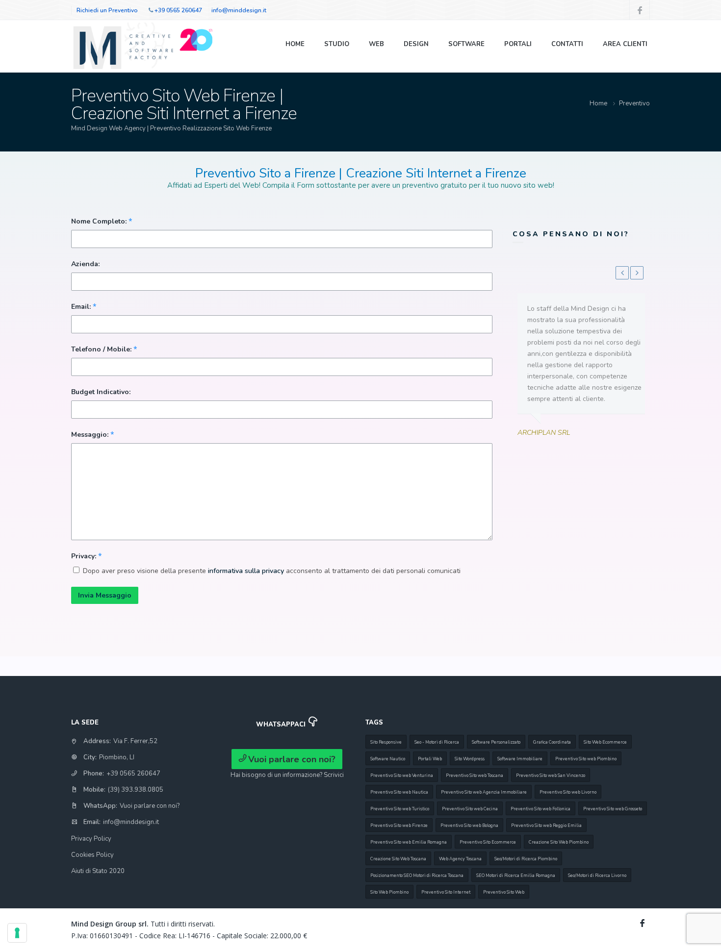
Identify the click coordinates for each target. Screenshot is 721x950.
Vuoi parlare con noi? (150, 805)
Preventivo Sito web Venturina (401, 775)
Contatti (567, 44)
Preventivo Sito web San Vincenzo (550, 775)
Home (295, 44)
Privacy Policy (91, 838)
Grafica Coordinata (552, 742)
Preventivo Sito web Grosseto (612, 809)
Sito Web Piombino (389, 892)
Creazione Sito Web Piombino (559, 842)
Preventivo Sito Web (503, 892)
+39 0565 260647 (178, 10)
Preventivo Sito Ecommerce (488, 842)
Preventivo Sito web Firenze (399, 825)
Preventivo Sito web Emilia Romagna (408, 842)
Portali (518, 44)
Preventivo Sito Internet (445, 892)
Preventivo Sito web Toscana (474, 775)
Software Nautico (387, 759)
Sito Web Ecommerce (605, 742)
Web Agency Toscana (460, 859)
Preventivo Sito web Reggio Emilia (546, 825)
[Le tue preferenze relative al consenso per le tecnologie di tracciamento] (17, 933)
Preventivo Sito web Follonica (540, 809)
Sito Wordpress (470, 759)
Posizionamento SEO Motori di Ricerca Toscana (417, 875)
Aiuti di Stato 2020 (98, 871)
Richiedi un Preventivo (107, 10)
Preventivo (634, 103)
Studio (336, 44)
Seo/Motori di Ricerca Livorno (597, 875)
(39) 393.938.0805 (135, 789)
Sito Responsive (386, 742)
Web (376, 44)
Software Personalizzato (496, 742)
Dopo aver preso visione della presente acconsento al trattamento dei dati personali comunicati (272, 570)
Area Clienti (625, 44)
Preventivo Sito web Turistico (399, 809)
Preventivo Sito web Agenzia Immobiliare (484, 792)
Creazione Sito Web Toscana (398, 859)
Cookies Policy (92, 854)
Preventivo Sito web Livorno (568, 792)
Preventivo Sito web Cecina (470, 809)
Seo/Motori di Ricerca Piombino (525, 859)
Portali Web (430, 759)
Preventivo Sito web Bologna (469, 825)
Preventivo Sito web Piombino (586, 759)
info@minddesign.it (238, 10)
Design (416, 44)
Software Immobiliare (519, 759)
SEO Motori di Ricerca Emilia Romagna (515, 875)
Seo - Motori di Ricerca (436, 742)
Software (466, 44)
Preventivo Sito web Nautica (399, 792)
